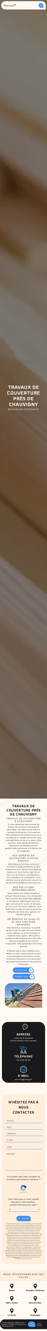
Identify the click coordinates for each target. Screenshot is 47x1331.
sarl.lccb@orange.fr (23, 1079)
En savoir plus (21, 970)
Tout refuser (39, 1324)
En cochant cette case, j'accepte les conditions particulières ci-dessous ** (23, 1178)
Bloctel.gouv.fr (16, 1257)
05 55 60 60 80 (23, 1060)
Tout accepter (32, 1324)
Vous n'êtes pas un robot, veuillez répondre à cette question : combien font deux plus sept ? (23, 1202)
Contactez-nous (21, 976)
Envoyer (25, 1218)
